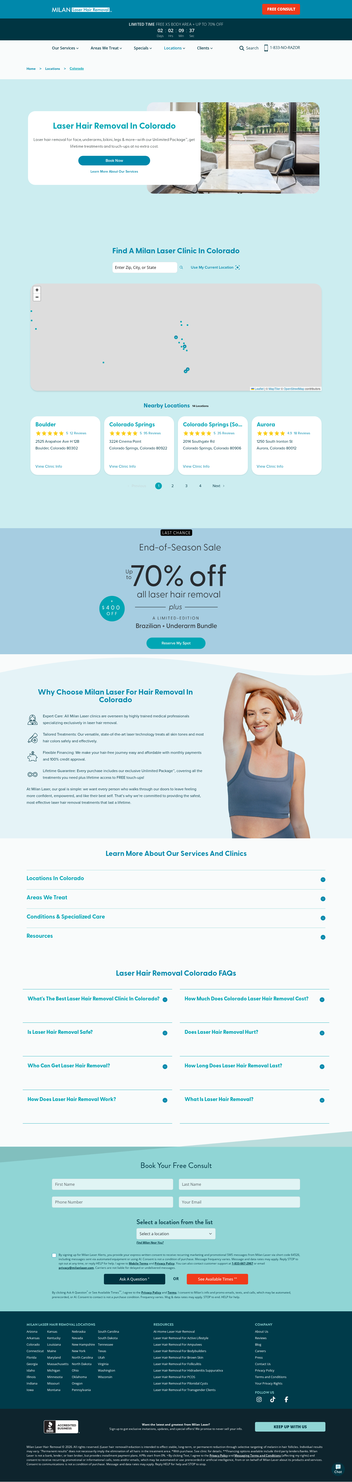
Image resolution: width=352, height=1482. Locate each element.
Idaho (31, 1370)
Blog (258, 1344)
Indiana (32, 1383)
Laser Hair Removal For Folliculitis (177, 1364)
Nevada (77, 1338)
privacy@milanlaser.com (76, 1268)
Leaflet (259, 389)
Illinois (31, 1377)
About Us (261, 1331)
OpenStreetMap (294, 389)
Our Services (63, 48)
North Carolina (82, 1357)
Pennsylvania (81, 1390)
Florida (31, 1357)
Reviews (261, 1338)
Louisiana (54, 1344)
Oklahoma (79, 1377)
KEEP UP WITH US (290, 1426)
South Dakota (108, 1338)
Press (259, 1357)
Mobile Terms (138, 1263)
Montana (53, 1390)
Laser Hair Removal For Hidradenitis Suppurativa (188, 1370)
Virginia (103, 1364)
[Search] (181, 267)
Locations (173, 48)
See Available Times (217, 1279)
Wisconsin (105, 1377)
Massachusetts (57, 1364)
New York (78, 1351)
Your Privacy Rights (268, 1383)
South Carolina (108, 1331)
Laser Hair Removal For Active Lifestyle (180, 1338)
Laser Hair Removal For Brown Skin (178, 1357)
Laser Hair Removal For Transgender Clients (184, 1390)
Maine (51, 1351)
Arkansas (33, 1338)
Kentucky (54, 1338)
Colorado (33, 1344)
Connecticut (35, 1351)
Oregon (77, 1383)
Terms (172, 1292)
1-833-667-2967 (242, 1263)
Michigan (53, 1370)
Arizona (32, 1331)
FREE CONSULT (281, 9)
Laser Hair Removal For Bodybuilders (179, 1351)
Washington (106, 1370)
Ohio (75, 1370)
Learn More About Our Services (114, 171)
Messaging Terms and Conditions (257, 1455)
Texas (102, 1351)
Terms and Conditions (270, 1377)
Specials (141, 48)
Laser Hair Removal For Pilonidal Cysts (180, 1383)
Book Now (114, 160)
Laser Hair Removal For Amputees (177, 1344)
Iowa (30, 1390)
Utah (101, 1357)
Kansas (52, 1331)
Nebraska (78, 1331)
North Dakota (81, 1364)
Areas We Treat (105, 48)
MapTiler (274, 389)
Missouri (53, 1383)
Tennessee (105, 1344)
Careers (260, 1351)
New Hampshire (83, 1344)
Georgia (32, 1364)
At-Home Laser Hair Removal (174, 1331)
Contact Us (263, 1364)
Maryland (54, 1357)
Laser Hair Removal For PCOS (174, 1377)
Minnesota (54, 1377)
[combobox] (175, 1233)
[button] (176, 337)
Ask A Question (134, 1279)
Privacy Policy (165, 1263)
